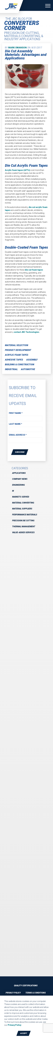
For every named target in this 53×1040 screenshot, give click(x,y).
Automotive (28, 369)
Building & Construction (19, 364)
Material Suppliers (22, 509)
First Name (15, 413)
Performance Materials (24, 514)
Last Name (15, 424)
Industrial (11, 369)
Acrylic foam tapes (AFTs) (17, 170)
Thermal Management (23, 526)
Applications (19, 473)
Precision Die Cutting (23, 520)
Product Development (18, 350)
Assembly (32, 359)
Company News (19, 479)
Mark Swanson (17, 47)
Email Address (18, 435)
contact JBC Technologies (26, 332)
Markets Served (20, 497)
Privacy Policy (13, 993)
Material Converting (23, 503)
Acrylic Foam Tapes (16, 355)
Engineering (18, 485)
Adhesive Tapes (14, 359)
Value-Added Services (23, 532)
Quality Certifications (26, 985)
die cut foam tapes (34, 270)
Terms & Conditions (35, 993)
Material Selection (16, 345)
